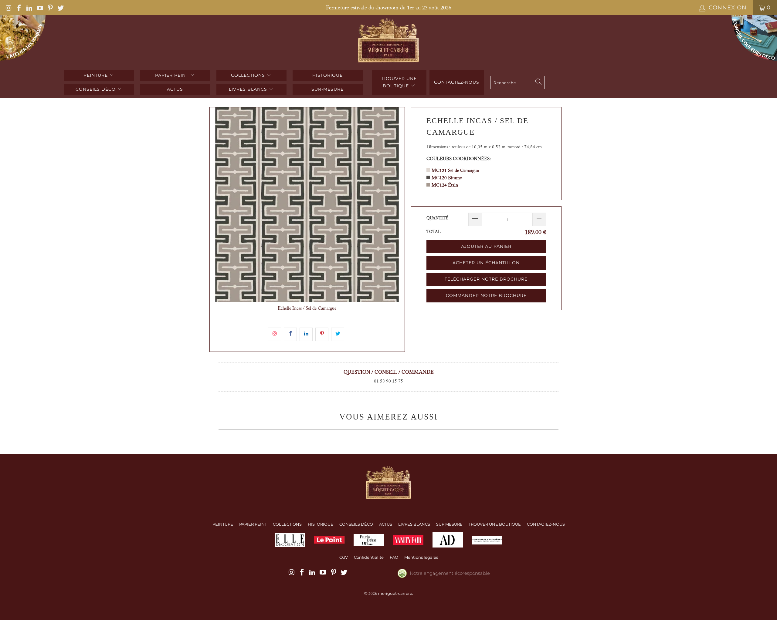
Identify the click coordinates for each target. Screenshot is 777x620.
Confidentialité (369, 557)
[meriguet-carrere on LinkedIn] (28, 7)
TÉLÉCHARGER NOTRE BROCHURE (486, 279)
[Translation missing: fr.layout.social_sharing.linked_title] (306, 334)
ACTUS (175, 89)
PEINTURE (96, 75)
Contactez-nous (456, 82)
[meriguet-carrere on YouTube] (39, 7)
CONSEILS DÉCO (96, 89)
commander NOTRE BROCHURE (486, 295)
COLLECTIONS (248, 75)
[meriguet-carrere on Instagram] (8, 7)
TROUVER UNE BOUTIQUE (399, 82)
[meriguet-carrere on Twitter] (60, 7)
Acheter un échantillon (486, 262)
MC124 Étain (445, 185)
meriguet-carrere (395, 593)
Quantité (437, 218)
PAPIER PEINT (172, 75)
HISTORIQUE (327, 75)
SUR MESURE (449, 524)
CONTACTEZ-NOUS (546, 524)
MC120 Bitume (447, 178)
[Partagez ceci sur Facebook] (290, 334)
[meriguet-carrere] (388, 41)
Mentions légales (421, 557)
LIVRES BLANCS (249, 89)
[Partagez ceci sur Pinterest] (321, 334)
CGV (343, 557)
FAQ (394, 557)
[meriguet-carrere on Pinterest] (49, 7)
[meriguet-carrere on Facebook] (18, 7)
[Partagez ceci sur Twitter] (337, 334)
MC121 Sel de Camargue (455, 171)
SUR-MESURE (327, 89)
